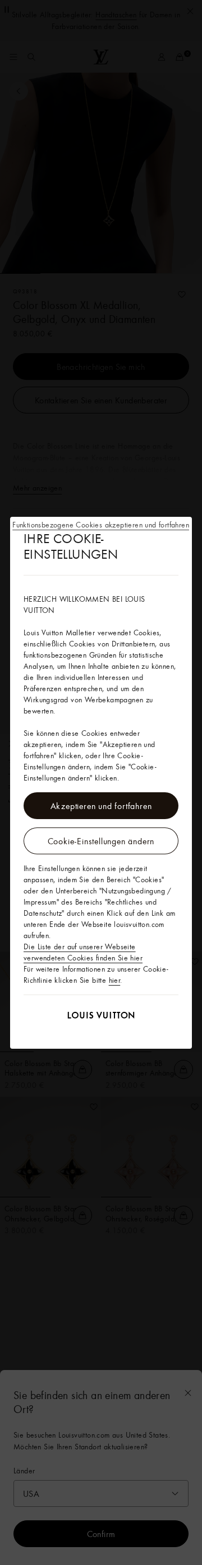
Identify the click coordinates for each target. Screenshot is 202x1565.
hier (115, 980)
